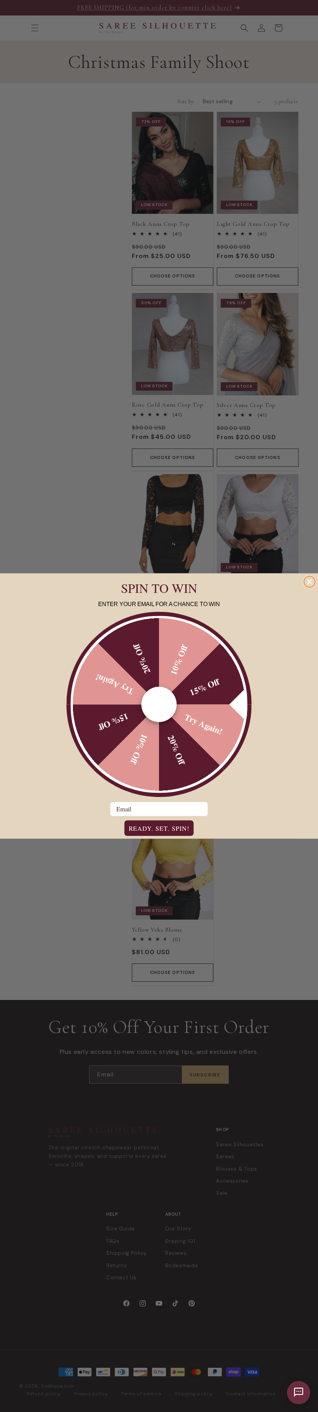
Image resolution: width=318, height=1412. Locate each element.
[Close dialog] (309, 581)
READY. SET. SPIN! (159, 828)
